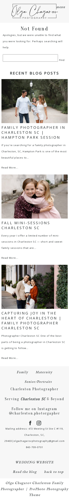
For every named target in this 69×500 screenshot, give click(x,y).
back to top (54, 472)
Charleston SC (33, 399)
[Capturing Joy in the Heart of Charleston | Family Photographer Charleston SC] (34, 287)
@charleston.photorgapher (34, 413)
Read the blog (25, 472)
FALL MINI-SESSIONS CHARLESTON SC (25, 225)
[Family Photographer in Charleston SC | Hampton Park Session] (34, 101)
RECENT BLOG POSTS (34, 73)
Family (22, 372)
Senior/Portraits (38, 382)
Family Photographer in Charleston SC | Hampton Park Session (33, 132)
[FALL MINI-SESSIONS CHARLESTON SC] (34, 196)
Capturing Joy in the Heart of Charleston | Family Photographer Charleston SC (31, 320)
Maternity (44, 372)
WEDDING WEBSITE (34, 462)
